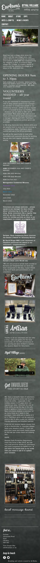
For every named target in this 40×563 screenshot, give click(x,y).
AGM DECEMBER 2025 (11, 163)
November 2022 (9, 195)
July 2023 (6, 189)
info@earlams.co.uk (10, 547)
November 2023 (9, 186)
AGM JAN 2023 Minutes (12, 173)
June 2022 (7, 198)
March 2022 (7, 201)
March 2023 (7, 192)
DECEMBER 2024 (11, 168)
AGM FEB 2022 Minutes (12, 176)
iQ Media (34, 561)
